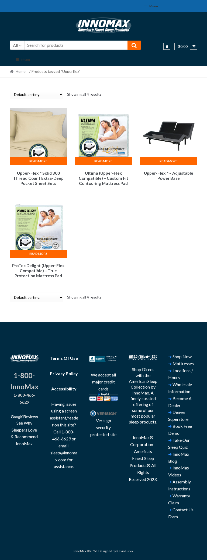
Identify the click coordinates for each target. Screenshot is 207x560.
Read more (38, 161)
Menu (153, 6)
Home (21, 71)
